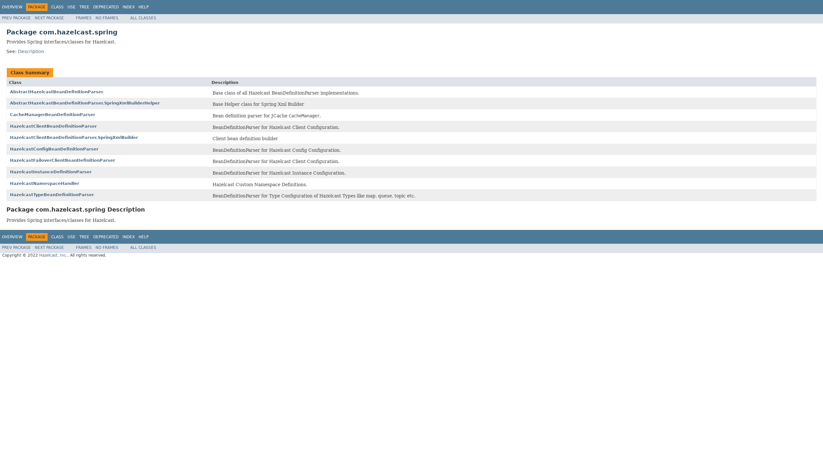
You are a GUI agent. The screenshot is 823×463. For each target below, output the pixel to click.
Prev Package (16, 18)
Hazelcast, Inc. (53, 255)
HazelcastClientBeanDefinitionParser (53, 126)
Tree (84, 7)
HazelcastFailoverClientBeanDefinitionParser (62, 160)
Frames (84, 18)
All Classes (143, 18)
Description (31, 51)
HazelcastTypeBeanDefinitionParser (52, 194)
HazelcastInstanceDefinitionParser (51, 171)
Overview (12, 7)
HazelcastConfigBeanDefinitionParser (54, 149)
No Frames (106, 18)
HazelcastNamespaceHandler (44, 183)
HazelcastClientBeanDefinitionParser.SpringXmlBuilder (74, 137)
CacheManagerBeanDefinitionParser (52, 114)
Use (72, 7)
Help (144, 7)
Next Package (49, 18)
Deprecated (106, 7)
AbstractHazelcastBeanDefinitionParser (56, 91)
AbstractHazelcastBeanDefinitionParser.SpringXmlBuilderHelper (85, 103)
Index (128, 7)
